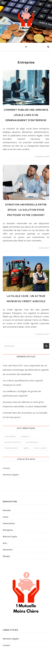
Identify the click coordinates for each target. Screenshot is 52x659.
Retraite (7, 510)
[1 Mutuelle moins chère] (26, 20)
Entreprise (32, 442)
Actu (5, 543)
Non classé (40, 448)
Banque (25, 436)
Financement (11, 448)
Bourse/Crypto (13, 442)
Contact (6, 468)
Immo (26, 448)
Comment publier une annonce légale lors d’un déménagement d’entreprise (26, 115)
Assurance (10, 436)
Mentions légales (11, 474)
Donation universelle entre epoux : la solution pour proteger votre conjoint (26, 209)
